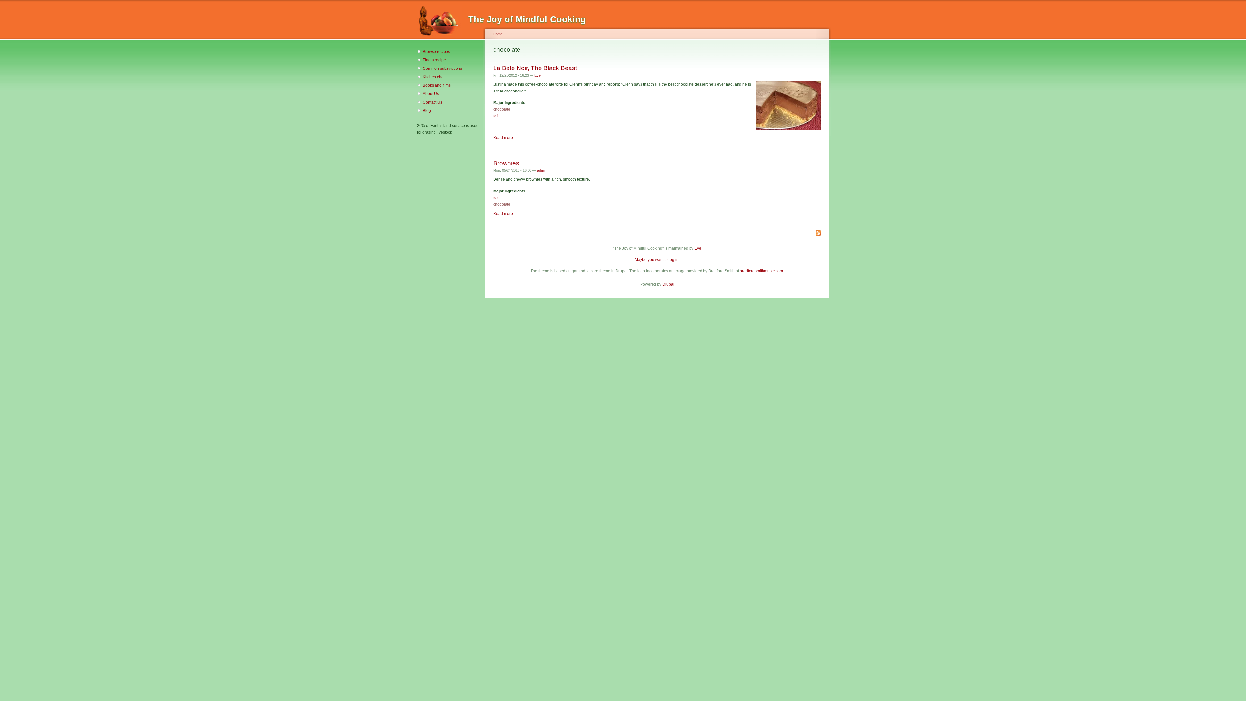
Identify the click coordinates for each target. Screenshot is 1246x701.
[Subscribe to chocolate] (818, 233)
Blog (427, 110)
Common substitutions (442, 68)
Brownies (506, 162)
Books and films (437, 85)
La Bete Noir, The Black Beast (535, 67)
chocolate (501, 109)
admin (541, 170)
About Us (431, 94)
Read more (503, 137)
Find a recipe (434, 60)
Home (498, 34)
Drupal (668, 284)
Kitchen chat (434, 77)
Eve (537, 75)
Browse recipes (436, 51)
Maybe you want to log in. (657, 259)
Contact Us (432, 102)
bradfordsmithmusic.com (761, 271)
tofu (496, 116)
